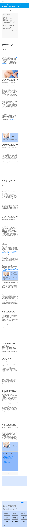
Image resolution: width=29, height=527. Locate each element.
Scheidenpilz (4, 63)
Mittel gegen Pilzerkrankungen (8, 458)
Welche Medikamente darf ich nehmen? (8, 24)
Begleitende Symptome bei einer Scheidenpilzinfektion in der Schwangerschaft (9, 21)
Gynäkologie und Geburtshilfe (9, 3)
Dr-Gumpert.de (3, 3)
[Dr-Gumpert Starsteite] (3, 1)
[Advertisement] (10, 40)
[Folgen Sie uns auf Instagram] (20, 504)
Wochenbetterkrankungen (7, 457)
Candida (16, 57)
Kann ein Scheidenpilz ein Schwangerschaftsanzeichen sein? (8, 28)
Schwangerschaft (16, 3)
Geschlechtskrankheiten (7, 462)
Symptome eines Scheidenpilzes (12, 252)
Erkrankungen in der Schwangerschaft (7, 4)
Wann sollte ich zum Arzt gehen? (7, 27)
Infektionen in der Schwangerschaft (8, 456)
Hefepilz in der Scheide (12, 119)
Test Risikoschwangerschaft (12, 279)
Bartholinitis (5, 460)
